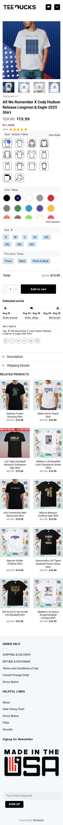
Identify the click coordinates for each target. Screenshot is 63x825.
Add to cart (38, 289)
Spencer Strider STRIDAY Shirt (15, 562)
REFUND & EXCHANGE (16, 661)
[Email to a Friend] (25, 341)
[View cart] (48, 7)
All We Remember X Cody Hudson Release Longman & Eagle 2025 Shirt (27, 332)
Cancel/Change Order (16, 675)
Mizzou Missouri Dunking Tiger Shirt (48, 514)
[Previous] (8, 50)
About (6, 702)
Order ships (31, 317)
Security (8, 729)
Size (8, 230)
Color (11, 189)
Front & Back (40, 261)
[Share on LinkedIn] (37, 341)
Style (16, 134)
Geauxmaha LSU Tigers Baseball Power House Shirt (48, 563)
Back (22, 261)
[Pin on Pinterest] (31, 341)
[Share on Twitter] (18, 341)
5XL (32, 244)
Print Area (14, 253)
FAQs (6, 722)
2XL (46, 237)
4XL (19, 244)
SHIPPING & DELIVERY (17, 654)
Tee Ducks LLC (10, 96)
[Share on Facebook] (12, 341)
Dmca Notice (11, 682)
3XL (7, 244)
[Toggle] (3, 357)
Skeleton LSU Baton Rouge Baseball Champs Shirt (48, 614)
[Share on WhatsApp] (6, 341)
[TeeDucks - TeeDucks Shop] (20, 7)
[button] (57, 7)
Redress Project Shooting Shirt (14, 415)
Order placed (10, 317)
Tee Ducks (38, 820)
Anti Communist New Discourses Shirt (15, 514)
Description (15, 356)
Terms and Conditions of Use (20, 668)
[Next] (55, 50)
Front (8, 261)
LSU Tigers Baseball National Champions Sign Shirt (15, 464)
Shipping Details (18, 365)
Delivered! (54, 317)
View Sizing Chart (13, 709)
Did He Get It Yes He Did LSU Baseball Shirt (15, 613)
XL (35, 237)
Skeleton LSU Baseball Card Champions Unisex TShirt (48, 464)
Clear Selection (52, 221)
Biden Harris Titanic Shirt (48, 415)
